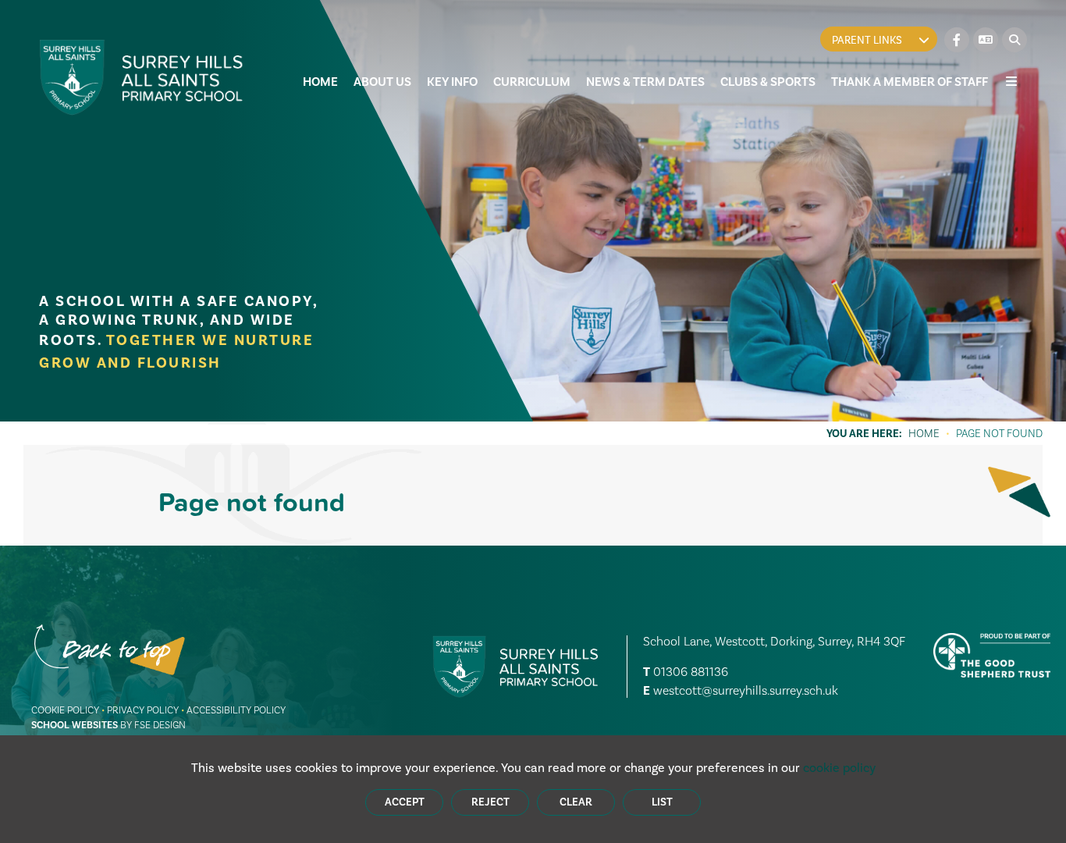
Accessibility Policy (236, 710)
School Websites (74, 725)
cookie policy (839, 767)
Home (924, 433)
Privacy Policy (143, 710)
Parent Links (867, 40)
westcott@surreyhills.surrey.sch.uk (745, 690)
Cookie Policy (65, 710)
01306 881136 (690, 671)
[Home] (141, 77)
